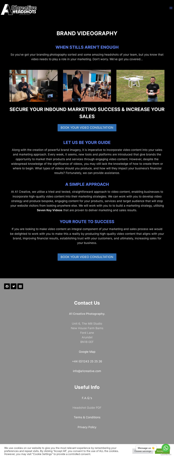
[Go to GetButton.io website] (165, 454)
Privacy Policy (87, 427)
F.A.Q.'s (87, 398)
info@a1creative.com (87, 371)
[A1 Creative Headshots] (19, 9)
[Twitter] (13, 286)
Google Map (87, 351)
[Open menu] (171, 8)
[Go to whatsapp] (166, 448)
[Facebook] (7, 286)
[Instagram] (20, 286)
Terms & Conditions (87, 417)
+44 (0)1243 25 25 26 (87, 361)
